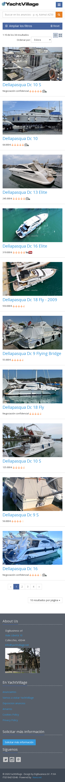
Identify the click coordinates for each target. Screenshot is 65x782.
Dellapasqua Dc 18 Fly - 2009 (30, 299)
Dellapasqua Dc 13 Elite (25, 192)
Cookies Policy (11, 714)
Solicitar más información (19, 742)
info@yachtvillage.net (17, 645)
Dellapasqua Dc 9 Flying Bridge (32, 353)
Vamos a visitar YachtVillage (18, 697)
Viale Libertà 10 (13, 635)
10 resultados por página (44, 600)
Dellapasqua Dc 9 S (21, 515)
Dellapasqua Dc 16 (20, 568)
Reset (56, 26)
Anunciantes (9, 692)
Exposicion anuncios (14, 703)
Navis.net (37, 777)
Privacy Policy (10, 720)
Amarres (7, 709)
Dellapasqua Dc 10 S (22, 84)
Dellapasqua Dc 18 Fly (23, 407)
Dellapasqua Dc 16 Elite (25, 246)
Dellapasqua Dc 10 (20, 138)
